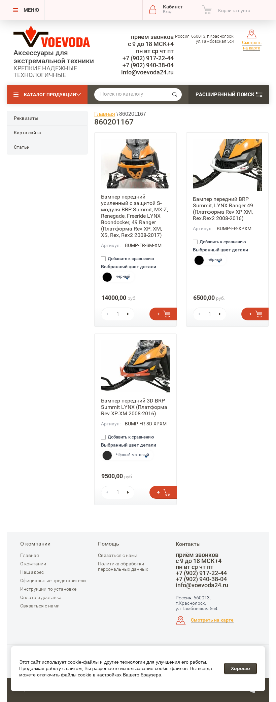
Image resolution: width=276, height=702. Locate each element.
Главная (29, 555)
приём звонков (152, 36)
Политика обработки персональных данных (123, 566)
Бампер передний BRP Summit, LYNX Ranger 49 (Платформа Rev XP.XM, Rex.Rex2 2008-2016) (223, 208)
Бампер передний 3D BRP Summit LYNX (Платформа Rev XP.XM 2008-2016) (134, 407)
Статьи (22, 147)
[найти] (175, 94)
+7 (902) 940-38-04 (148, 65)
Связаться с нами (40, 605)
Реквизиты (26, 118)
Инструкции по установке (48, 589)
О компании (33, 563)
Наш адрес (32, 572)
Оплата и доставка (41, 597)
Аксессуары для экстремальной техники (53, 57)
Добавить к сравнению (130, 258)
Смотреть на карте (252, 45)
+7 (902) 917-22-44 (148, 58)
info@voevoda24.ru (147, 72)
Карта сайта (27, 132)
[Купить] (163, 314)
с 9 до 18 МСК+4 (151, 43)
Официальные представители (53, 580)
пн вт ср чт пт (155, 51)
